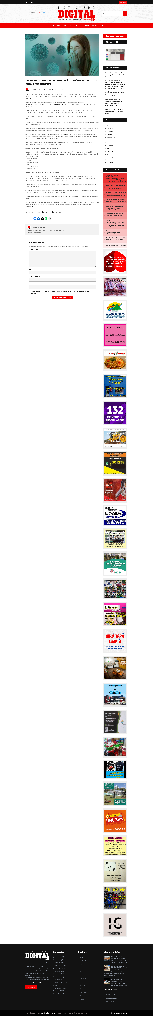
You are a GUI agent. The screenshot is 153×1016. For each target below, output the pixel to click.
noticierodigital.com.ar (48, 1013)
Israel (57, 104)
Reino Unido (51, 104)
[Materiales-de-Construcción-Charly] (115, 525)
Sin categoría (111, 157)
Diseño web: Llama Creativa (118, 1013)
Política (109, 148)
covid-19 (87, 202)
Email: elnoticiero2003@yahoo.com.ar (37, 979)
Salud (61, 89)
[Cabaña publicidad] (115, 680)
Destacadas (110, 134)
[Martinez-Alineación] (115, 475)
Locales (109, 143)
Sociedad (110, 163)
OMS (65, 134)
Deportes (110, 131)
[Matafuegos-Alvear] (115, 502)
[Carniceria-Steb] (115, 297)
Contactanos (31, 987)
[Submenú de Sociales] (89, 25)
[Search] (125, 13)
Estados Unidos (64, 104)
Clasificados (110, 126)
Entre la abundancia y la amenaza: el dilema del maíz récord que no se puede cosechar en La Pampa (113, 102)
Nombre (32, 269)
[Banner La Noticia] (115, 575)
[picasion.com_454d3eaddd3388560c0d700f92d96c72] (115, 883)
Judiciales (110, 140)
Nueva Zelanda (41, 104)
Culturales (110, 129)
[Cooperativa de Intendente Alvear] (115, 320)
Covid (38, 212)
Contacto (123, 2)
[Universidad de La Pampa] (115, 832)
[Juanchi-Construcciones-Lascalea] (115, 448)
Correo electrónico (35, 276)
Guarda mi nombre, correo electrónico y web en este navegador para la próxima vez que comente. (60, 292)
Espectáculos (111, 137)
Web (30, 284)
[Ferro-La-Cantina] (115, 371)
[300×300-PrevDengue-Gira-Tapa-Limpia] (115, 653)
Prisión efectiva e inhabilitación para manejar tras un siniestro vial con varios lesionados (114, 94)
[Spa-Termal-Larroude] (115, 805)
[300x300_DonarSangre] (115, 273)
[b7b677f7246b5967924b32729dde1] (115, 910)
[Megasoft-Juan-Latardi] (115, 548)
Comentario (33, 249)
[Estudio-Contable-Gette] (115, 856)
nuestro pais (46, 212)
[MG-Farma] (115, 599)
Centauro (31, 212)
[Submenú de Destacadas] (61, 25)
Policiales (110, 146)
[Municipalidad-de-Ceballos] (115, 707)
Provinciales (110, 151)
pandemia (30, 206)
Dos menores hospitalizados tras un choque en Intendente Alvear (114, 111)
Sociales (109, 160)
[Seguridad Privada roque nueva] (115, 778)
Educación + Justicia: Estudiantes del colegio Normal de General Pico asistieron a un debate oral (115, 75)
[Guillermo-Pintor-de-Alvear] (115, 626)
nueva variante (57, 212)
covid (29, 98)
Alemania (34, 104)
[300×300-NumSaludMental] (115, 425)
